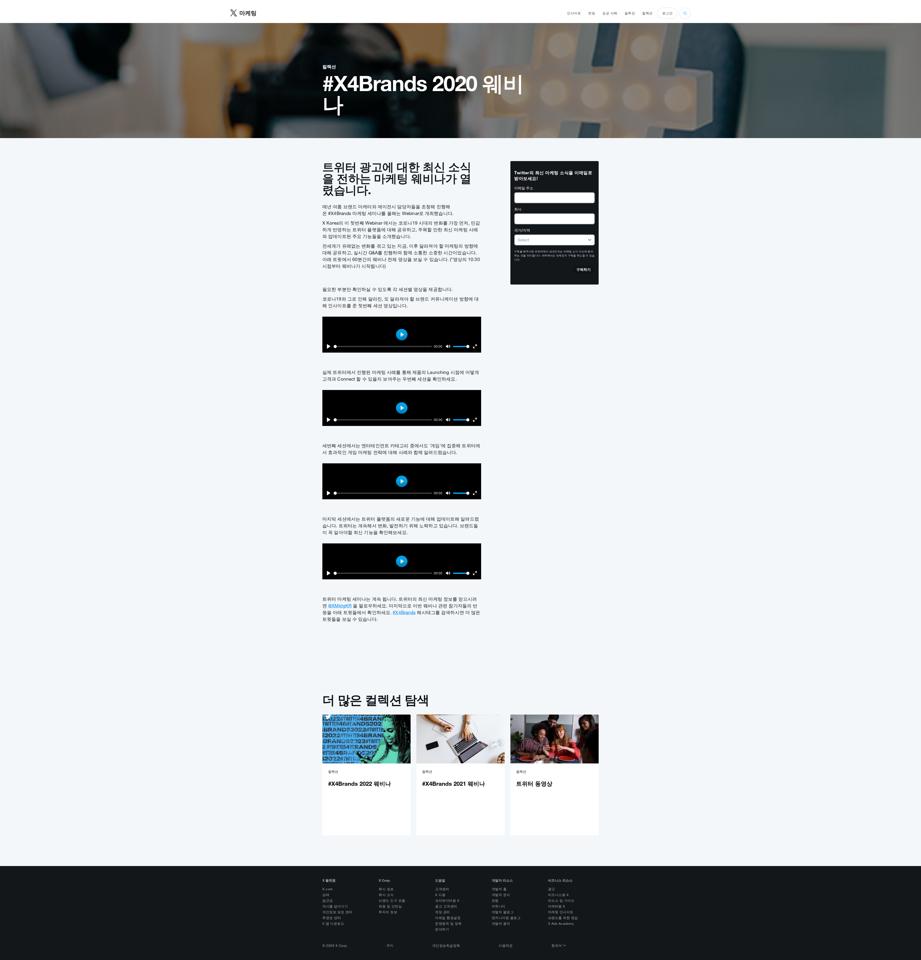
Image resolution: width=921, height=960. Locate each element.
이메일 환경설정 (447, 918)
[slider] (383, 346)
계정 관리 (442, 912)
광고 (551, 889)
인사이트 (574, 13)
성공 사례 (609, 13)
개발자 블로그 (503, 912)
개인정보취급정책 (446, 945)
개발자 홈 (499, 889)
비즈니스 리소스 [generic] (560, 880)
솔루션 (630, 13)
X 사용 (440, 895)
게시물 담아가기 (335, 906)
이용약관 (506, 945)
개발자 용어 (501, 923)
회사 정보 (386, 889)
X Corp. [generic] (385, 880)
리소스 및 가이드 (561, 900)
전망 (591, 13)
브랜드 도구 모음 (392, 900)
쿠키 (389, 945)
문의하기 (442, 929)
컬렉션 (647, 13)
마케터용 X (556, 906)
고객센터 (442, 889)
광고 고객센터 (446, 906)
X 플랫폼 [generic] (329, 880)
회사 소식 (386, 895)
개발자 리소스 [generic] (502, 880)
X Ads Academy (561, 923)
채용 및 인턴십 (390, 906)
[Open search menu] (685, 13)
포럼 (495, 900)
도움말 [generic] (440, 880)
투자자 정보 (388, 912)
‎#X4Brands (404, 612)
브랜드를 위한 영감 (563, 918)
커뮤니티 (499, 906)
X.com (327, 889)
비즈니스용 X (558, 895)
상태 (325, 895)
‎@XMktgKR (340, 606)
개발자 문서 (501, 895)
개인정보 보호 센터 (337, 912)
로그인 (667, 13)
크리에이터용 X (447, 900)
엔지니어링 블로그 (506, 918)
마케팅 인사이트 (560, 912)
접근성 (327, 900)
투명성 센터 (331, 918)
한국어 (557, 945)
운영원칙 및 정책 (448, 923)
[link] (366, 775)
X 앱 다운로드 (333, 923)
